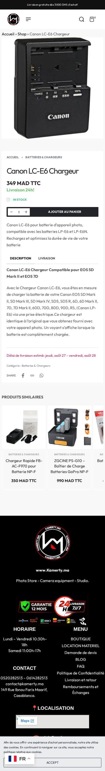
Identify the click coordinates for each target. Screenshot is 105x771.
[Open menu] (28, 19)
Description (20, 258)
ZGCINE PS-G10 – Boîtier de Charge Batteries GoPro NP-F (69, 466)
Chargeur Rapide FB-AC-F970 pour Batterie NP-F (24, 466)
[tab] (21, 258)
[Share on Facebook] (23, 375)
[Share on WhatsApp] (41, 375)
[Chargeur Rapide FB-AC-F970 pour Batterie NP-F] (23, 427)
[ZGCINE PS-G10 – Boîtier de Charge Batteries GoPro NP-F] (69, 427)
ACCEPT (52, 762)
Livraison (46, 258)
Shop (22, 33)
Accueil (8, 33)
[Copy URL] (32, 375)
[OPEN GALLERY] (52, 88)
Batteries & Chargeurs (43, 157)
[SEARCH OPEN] (81, 19)
